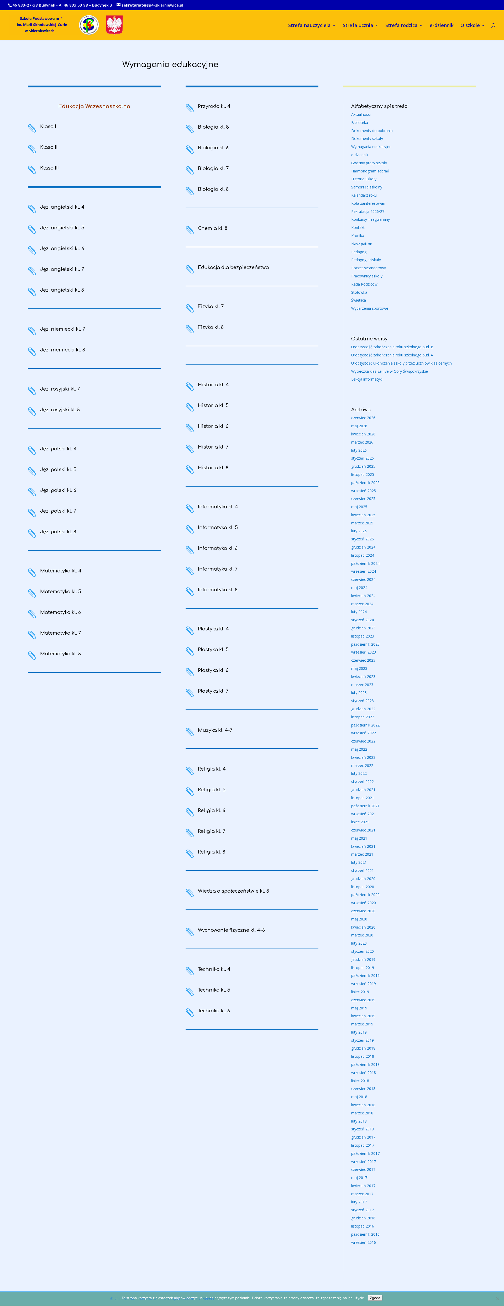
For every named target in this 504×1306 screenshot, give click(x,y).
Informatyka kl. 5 (218, 527)
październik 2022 (365, 725)
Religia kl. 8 (211, 852)
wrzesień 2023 (363, 652)
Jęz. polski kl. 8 (58, 531)
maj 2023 (359, 668)
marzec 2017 (362, 1193)
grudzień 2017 (363, 1137)
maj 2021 (359, 838)
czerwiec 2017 (363, 1169)
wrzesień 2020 (363, 902)
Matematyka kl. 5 (60, 591)
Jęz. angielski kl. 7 (62, 269)
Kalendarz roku (364, 195)
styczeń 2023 (362, 700)
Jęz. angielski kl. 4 (62, 207)
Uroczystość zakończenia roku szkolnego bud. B (392, 346)
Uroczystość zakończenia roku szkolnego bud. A (392, 354)
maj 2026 (359, 425)
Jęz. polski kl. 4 (58, 448)
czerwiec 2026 (363, 417)
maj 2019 (359, 1007)
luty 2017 (359, 1201)
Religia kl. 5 (211, 789)
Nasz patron (361, 243)
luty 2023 (359, 692)
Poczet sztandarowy (368, 267)
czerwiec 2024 (363, 579)
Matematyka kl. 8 (60, 653)
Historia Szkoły (363, 178)
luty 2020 (359, 943)
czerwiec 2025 (363, 498)
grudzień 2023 (363, 627)
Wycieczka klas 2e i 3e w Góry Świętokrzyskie (389, 371)
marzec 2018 (362, 1112)
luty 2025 (359, 530)
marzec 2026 (362, 442)
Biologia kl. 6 (213, 147)
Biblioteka (359, 122)
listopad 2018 (362, 1056)
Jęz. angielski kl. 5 (62, 227)
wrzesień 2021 (363, 813)
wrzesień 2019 (363, 983)
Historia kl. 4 (213, 384)
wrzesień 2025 (363, 490)
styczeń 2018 (362, 1128)
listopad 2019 (362, 967)
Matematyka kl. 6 (60, 612)
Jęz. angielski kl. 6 (62, 248)
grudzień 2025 (363, 466)
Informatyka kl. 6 (218, 548)
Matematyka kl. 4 (60, 570)
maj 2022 (359, 749)
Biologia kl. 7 (213, 168)
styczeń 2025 (362, 538)
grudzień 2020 (363, 878)
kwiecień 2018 (363, 1104)
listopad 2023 (362, 636)
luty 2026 (359, 450)
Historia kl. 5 (213, 405)
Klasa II (48, 147)
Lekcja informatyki (366, 379)
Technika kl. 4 (214, 969)
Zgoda (375, 1298)
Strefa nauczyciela (309, 25)
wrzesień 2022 (363, 732)
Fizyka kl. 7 (211, 306)
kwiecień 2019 (363, 1015)
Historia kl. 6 (213, 426)
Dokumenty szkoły (367, 138)
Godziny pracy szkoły (369, 162)
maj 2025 (359, 506)
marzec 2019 (362, 1023)
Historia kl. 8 (213, 467)
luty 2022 (359, 773)
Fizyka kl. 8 (211, 327)
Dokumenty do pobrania (372, 130)
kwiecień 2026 (363, 433)
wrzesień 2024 (363, 571)
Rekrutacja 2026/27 (367, 211)
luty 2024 (359, 611)
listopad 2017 (362, 1145)
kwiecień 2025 (363, 514)
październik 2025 (365, 482)
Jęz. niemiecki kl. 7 (62, 329)
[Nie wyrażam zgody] (497, 1298)
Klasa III (49, 168)
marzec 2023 (362, 684)
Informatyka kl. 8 (218, 589)
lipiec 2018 (360, 1080)
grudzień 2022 (363, 708)
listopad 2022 (362, 716)
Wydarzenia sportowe (369, 308)
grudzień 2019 (363, 959)
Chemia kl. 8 (212, 228)
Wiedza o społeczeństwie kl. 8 (233, 891)
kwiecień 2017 (363, 1185)
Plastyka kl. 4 (213, 628)
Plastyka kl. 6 (213, 670)
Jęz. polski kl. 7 (58, 511)
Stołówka (359, 292)
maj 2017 (359, 1177)
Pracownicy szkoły (366, 275)
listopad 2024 (362, 555)
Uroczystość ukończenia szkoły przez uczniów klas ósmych (401, 363)
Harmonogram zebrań (370, 170)
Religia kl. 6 (211, 810)
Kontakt (358, 227)
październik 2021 (365, 805)
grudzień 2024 (363, 547)
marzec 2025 (362, 522)
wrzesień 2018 (363, 1072)
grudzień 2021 (363, 789)
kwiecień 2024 (363, 595)
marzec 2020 (362, 935)
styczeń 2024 (362, 619)
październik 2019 (365, 975)
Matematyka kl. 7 (60, 633)
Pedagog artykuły (366, 259)
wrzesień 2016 (363, 1242)
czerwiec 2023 (363, 660)
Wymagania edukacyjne (371, 146)
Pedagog (358, 251)
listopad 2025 (362, 474)
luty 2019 (359, 1032)
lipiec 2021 (360, 821)
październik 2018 (365, 1064)
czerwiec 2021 (363, 830)
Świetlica (358, 300)
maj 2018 (359, 1096)
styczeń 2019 (362, 1040)
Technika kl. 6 (214, 1010)
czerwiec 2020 (363, 910)
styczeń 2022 (362, 781)
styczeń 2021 (362, 870)
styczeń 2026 (362, 458)
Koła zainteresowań (368, 203)
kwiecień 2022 (363, 757)
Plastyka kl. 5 (213, 649)
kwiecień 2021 (363, 846)
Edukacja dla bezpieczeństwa (233, 267)
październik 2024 (365, 563)
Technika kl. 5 (214, 990)
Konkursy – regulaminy (370, 219)
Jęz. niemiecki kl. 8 (62, 349)
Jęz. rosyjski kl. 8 (60, 409)
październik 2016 (365, 1234)
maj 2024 (359, 587)
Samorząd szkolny (366, 187)
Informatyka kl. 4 (218, 506)
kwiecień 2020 (363, 927)
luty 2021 (359, 862)
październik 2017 (365, 1153)
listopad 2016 (362, 1226)
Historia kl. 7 (213, 447)
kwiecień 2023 (363, 676)
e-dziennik (442, 25)
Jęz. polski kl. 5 (58, 469)
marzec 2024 (362, 603)
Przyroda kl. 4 (214, 106)
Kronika (357, 235)
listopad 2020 (362, 886)
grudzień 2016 (363, 1217)
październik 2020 (365, 894)
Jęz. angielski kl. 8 (62, 290)
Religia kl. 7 (211, 831)
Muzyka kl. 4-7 (215, 730)
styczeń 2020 (362, 951)
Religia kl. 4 (212, 769)
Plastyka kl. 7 (213, 691)
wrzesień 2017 (363, 1161)
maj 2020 (359, 919)
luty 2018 (359, 1121)
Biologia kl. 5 (213, 127)
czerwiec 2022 (363, 741)
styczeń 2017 (362, 1209)
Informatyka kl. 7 (218, 569)
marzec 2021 (362, 854)
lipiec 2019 (360, 991)
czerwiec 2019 (363, 999)
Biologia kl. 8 (213, 189)
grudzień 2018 (363, 1048)
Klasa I (48, 126)
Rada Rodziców (364, 284)
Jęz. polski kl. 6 (58, 490)
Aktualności (361, 114)
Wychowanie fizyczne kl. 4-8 (231, 930)
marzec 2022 (362, 765)
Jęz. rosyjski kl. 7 (60, 389)
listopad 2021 (362, 797)
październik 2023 (365, 644)
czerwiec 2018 (363, 1088)
